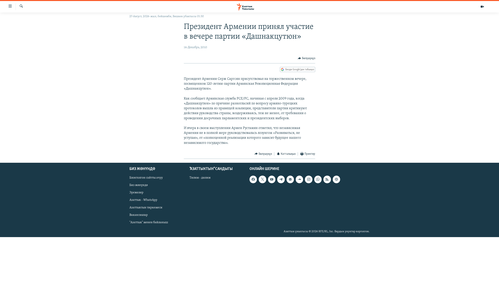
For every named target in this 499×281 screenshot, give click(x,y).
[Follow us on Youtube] (271, 179)
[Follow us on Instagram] (308, 179)
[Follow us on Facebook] (253, 179)
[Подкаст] (336, 179)
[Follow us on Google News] (290, 179)
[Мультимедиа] (482, 6)
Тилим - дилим (200, 178)
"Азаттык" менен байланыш (148, 222)
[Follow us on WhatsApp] (318, 179)
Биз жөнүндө (138, 185)
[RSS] (327, 179)
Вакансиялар (138, 215)
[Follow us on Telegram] (281, 179)
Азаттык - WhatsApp (143, 200)
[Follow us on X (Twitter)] (262, 179)
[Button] (306, 58)
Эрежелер (136, 192)
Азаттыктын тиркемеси (145, 207)
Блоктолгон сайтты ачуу (146, 178)
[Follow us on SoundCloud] (299, 179)
